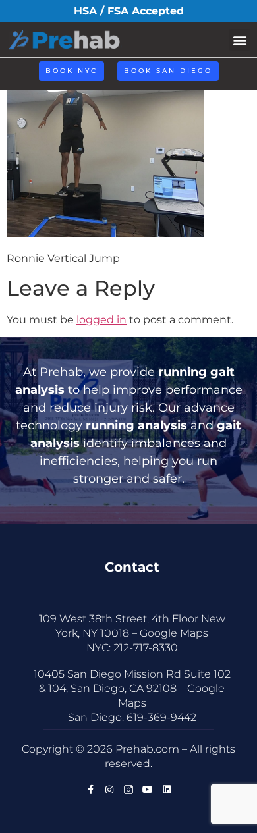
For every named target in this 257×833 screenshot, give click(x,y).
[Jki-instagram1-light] (128, 789)
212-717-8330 (145, 647)
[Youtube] (147, 789)
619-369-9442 (161, 717)
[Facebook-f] (90, 789)
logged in (101, 319)
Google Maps (174, 633)
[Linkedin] (166, 789)
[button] (239, 40)
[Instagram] (109, 789)
